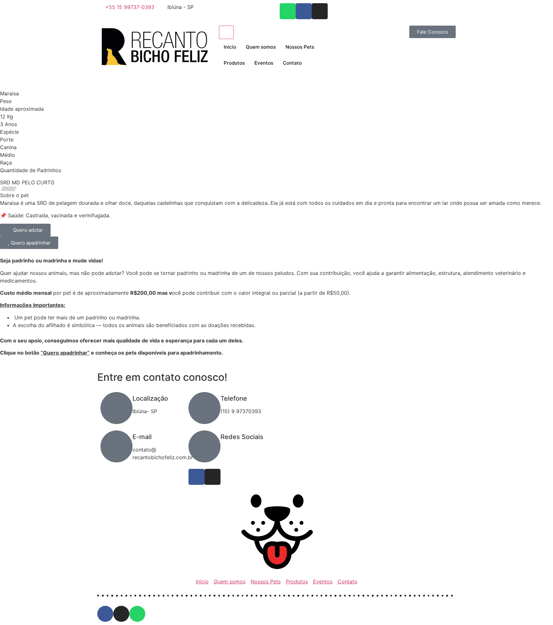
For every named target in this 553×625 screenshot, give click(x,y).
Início (230, 47)
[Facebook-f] (304, 11)
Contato (292, 63)
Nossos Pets (299, 47)
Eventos (263, 63)
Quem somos (261, 47)
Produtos (234, 63)
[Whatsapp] (288, 11)
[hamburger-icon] (226, 32)
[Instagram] (320, 11)
